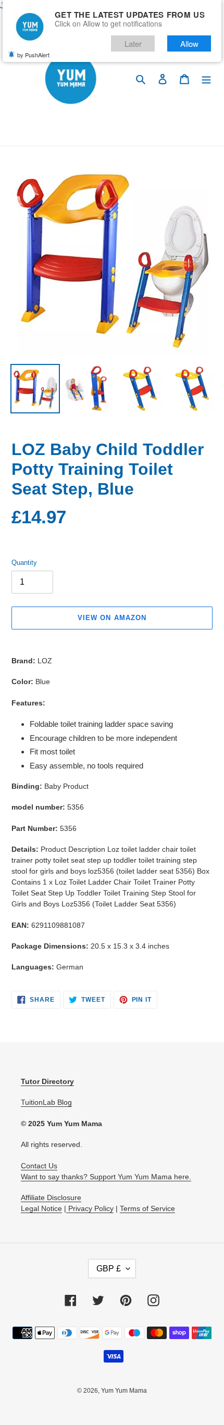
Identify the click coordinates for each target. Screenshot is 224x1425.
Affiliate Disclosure (51, 1197)
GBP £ (108, 1268)
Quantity (24, 562)
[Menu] (206, 79)
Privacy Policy (90, 1208)
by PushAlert (33, 55)
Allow (189, 43)
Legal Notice (41, 1208)
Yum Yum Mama (124, 1390)
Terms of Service (147, 1208)
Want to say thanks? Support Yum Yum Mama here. (106, 1176)
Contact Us (39, 1166)
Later (133, 43)
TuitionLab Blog (46, 1102)
